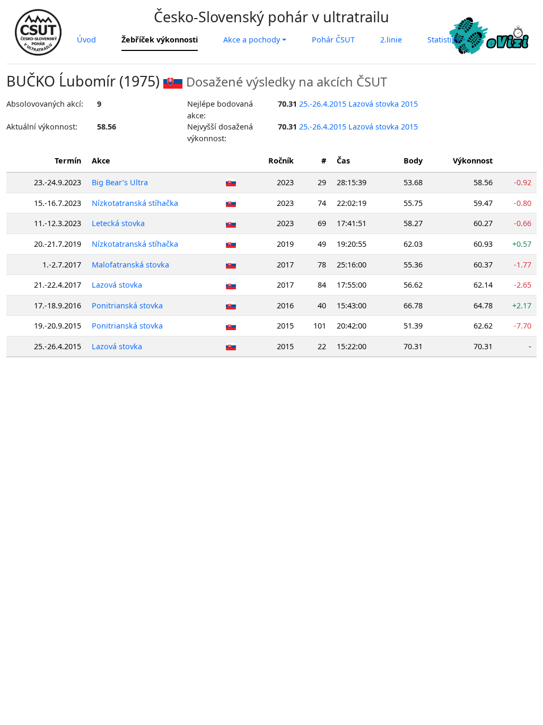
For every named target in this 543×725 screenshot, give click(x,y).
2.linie (391, 39)
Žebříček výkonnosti (159, 39)
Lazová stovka (117, 285)
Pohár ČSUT (333, 39)
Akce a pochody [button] (251, 39)
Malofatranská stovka (130, 265)
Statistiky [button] (443, 39)
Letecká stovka (118, 223)
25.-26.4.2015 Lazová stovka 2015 (358, 104)
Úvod (86, 39)
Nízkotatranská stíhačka (135, 203)
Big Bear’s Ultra (120, 182)
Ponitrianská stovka (127, 305)
